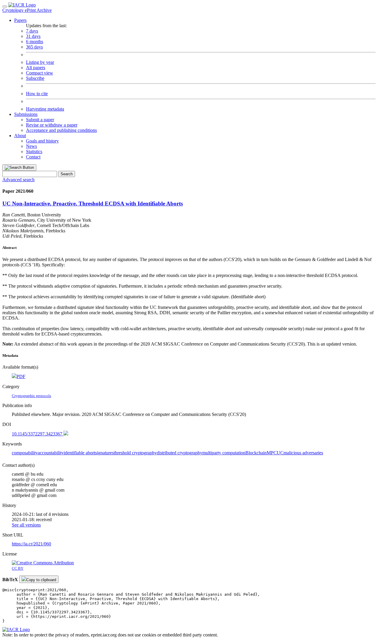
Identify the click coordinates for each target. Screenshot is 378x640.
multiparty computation (223, 452)
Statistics (34, 151)
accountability (51, 452)
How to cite (37, 93)
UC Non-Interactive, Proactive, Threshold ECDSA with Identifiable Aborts (92, 203)
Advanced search (18, 179)
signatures (104, 452)
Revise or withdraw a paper (51, 124)
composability (25, 452)
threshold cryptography (135, 452)
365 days (34, 46)
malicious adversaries (303, 452)
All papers (35, 67)
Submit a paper (40, 119)
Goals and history (42, 140)
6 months (34, 41)
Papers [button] (20, 20)
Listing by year (40, 62)
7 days (32, 30)
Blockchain (256, 452)
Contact (33, 156)
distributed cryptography (179, 452)
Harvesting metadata (45, 108)
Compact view (39, 72)
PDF (21, 376)
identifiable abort (79, 452)
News (31, 146)
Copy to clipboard (41, 580)
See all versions (26, 524)
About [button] (20, 135)
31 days (33, 36)
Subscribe (35, 78)
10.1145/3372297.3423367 (37, 433)
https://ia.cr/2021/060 (31, 543)
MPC (272, 452)
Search (67, 174)
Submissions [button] (26, 114)
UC (280, 452)
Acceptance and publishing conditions (61, 130)
